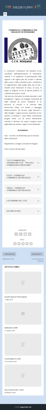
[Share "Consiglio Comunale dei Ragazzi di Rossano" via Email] (25, 234)
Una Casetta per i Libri (14, 390)
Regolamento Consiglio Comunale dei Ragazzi (21, 144)
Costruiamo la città (13, 359)
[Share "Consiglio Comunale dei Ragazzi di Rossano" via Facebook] (16, 234)
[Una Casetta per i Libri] (23, 376)
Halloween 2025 (11, 328)
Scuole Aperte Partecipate (16, 297)
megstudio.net (25, 407)
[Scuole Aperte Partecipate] (23, 283)
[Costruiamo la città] (23, 345)
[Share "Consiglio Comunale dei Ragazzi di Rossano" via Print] (29, 234)
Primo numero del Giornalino (14, 149)
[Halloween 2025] (23, 314)
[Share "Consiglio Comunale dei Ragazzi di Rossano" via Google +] (21, 234)
